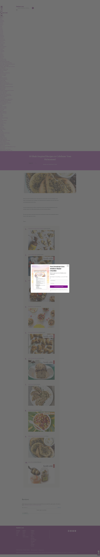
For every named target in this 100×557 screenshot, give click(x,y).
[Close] (68, 266)
